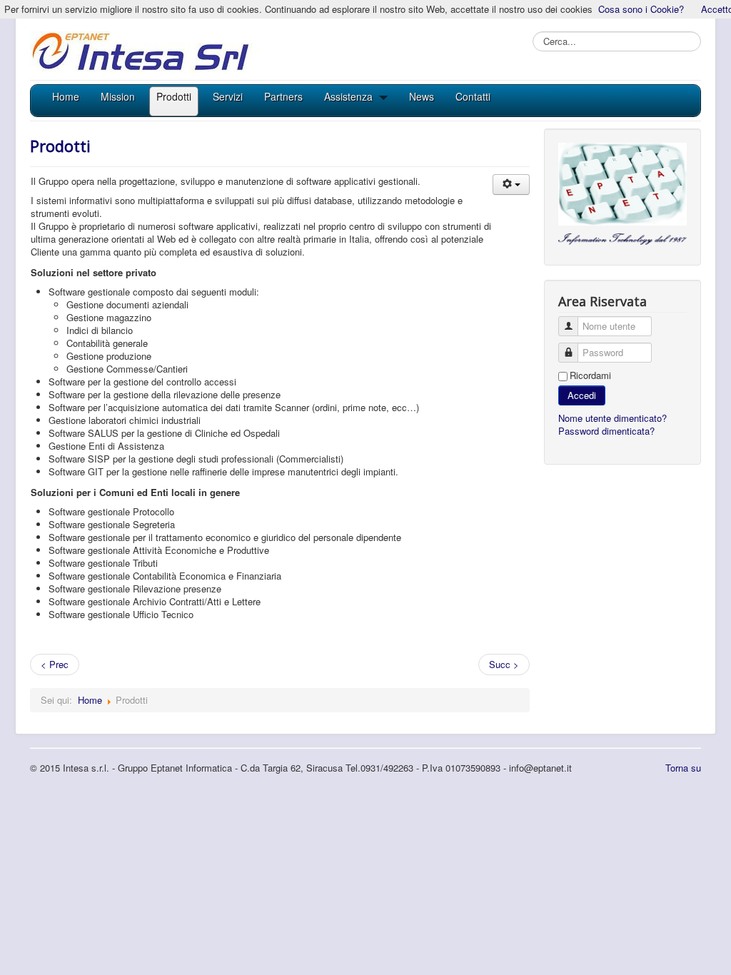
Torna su (683, 767)
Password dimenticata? (606, 431)
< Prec (55, 664)
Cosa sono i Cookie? (641, 9)
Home (90, 700)
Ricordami (590, 375)
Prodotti (60, 145)
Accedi (582, 395)
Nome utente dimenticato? (612, 418)
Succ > (504, 664)
